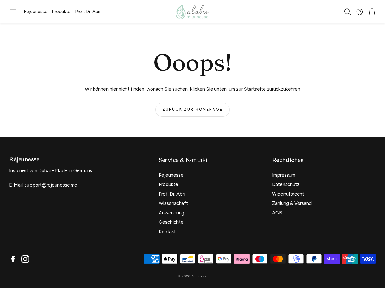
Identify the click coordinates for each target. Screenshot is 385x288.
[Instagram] (25, 259)
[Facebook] (13, 259)
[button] (13, 12)
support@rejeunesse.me (51, 185)
